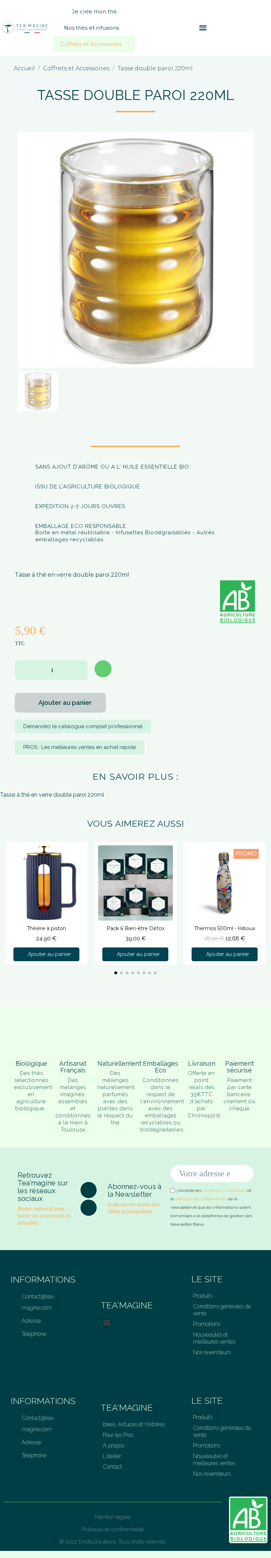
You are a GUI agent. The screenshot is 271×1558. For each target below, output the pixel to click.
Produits (202, 1295)
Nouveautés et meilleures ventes (214, 1338)
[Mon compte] (226, 28)
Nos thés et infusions (91, 27)
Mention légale (112, 1517)
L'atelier (112, 1456)
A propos (113, 1445)
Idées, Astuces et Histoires (134, 1424)
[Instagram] (88, 1208)
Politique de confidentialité (113, 1529)
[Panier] (215, 28)
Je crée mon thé (94, 11)
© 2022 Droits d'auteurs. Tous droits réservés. (112, 1542)
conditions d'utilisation (224, 1190)
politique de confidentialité (201, 1198)
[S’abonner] (244, 1173)
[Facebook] (88, 1190)
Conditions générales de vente (222, 1310)
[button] (190, 28)
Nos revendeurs (212, 1352)
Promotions (206, 1324)
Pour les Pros (118, 1435)
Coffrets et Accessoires (91, 44)
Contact (112, 1466)
